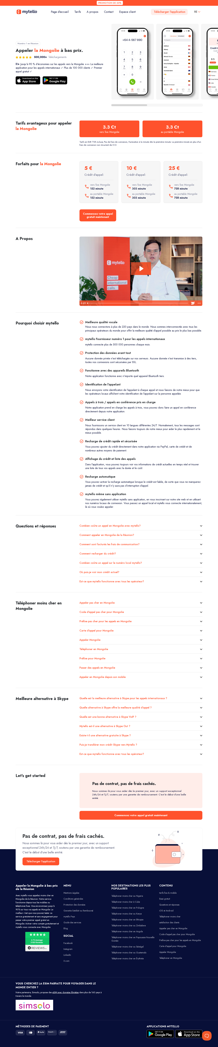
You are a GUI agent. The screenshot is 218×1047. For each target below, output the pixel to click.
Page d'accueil (61, 12)
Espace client (127, 12)
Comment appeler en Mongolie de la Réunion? (106, 535)
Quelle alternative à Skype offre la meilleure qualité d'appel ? (115, 707)
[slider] (137, 303)
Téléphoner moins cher (169, 916)
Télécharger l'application (169, 12)
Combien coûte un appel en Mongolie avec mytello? (110, 525)
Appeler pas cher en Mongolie (97, 602)
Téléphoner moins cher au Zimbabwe (128, 925)
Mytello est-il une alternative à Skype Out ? (104, 726)
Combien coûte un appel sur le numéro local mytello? (110, 562)
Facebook (68, 943)
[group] (132, 62)
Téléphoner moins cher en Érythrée (127, 958)
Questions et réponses (169, 904)
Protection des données (74, 904)
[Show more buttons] (199, 303)
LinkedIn (67, 955)
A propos (92, 12)
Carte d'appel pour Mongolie (96, 630)
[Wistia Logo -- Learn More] (193, 303)
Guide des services (72, 922)
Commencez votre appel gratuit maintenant (98, 215)
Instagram (68, 949)
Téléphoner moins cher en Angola (127, 931)
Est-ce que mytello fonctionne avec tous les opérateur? (111, 581)
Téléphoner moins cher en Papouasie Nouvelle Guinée (132, 939)
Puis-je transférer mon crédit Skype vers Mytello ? (108, 744)
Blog (66, 928)
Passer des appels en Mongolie (97, 667)
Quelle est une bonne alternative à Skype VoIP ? (107, 716)
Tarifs (77, 12)
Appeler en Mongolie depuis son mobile (102, 677)
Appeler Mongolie (89, 639)
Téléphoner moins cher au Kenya (126, 913)
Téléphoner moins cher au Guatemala (128, 952)
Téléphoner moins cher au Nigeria (127, 895)
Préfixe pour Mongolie (92, 658)
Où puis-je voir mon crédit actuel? (99, 572)
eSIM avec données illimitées (65, 992)
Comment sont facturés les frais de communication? (109, 544)
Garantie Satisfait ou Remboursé (78, 910)
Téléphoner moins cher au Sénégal (127, 946)
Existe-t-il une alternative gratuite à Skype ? (105, 735)
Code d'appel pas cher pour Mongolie (101, 612)
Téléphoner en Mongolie (93, 649)
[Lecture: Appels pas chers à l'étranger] (141, 268)
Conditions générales (73, 898)
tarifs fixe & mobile (168, 892)
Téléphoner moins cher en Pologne (127, 907)
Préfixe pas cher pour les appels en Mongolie (105, 621)
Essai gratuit (164, 898)
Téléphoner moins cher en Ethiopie (127, 919)
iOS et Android (166, 910)
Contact (108, 12)
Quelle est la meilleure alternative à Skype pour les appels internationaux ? (123, 698)
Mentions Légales (71, 892)
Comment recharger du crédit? (97, 553)
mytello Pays (69, 916)
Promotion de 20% (109, 2)
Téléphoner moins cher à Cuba (125, 901)
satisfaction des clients (169, 922)
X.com (66, 960)
